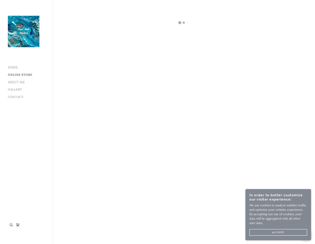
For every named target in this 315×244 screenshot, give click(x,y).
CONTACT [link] (16, 97)
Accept (278, 232)
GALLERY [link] (15, 89)
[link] (23, 31)
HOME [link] (13, 67)
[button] (17, 225)
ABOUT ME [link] (16, 82)
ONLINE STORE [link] (20, 75)
